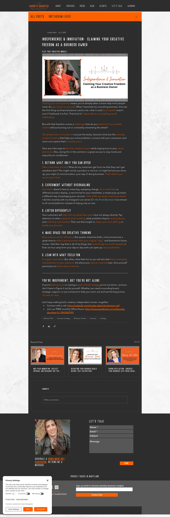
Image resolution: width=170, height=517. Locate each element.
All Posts (37, 16)
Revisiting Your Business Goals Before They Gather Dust (84, 370)
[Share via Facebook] (43, 326)
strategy (103, 318)
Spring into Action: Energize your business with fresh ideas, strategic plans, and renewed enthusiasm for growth (122, 370)
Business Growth (80, 318)
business (93, 318)
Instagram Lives (60, 16)
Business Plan (48, 318)
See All (136, 342)
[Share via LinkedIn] (49, 326)
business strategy (63, 318)
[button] (136, 17)
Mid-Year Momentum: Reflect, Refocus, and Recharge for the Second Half (46, 370)
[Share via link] (55, 326)
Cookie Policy (61, 494)
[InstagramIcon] (56, 487)
